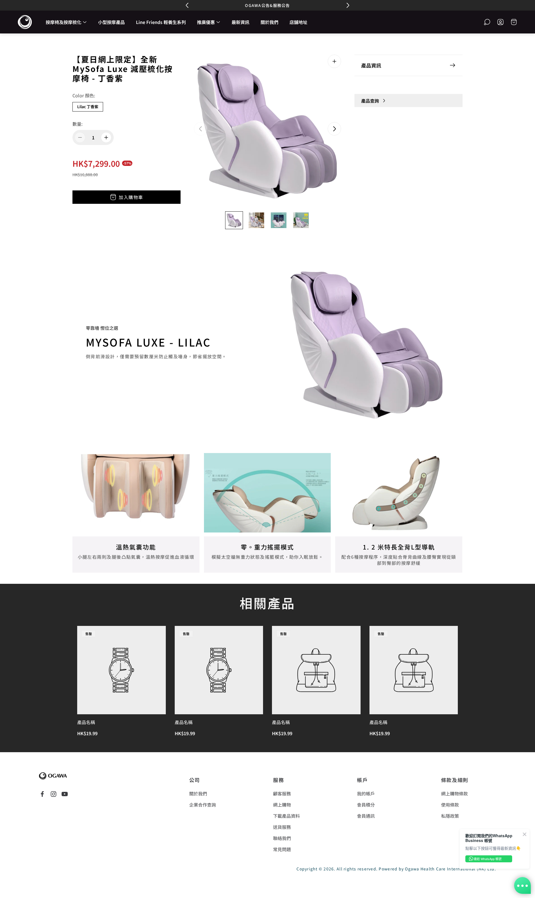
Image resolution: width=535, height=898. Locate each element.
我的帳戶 (366, 793)
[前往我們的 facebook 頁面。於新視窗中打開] (42, 794)
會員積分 (366, 804)
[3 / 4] (279, 220)
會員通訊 (366, 815)
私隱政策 (450, 815)
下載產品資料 (286, 815)
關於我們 (198, 793)
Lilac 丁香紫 (87, 106)
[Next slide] (334, 128)
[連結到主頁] (53, 776)
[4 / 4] (301, 220)
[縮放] (334, 61)
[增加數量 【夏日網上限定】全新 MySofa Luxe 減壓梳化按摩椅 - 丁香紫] (106, 137)
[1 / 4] (234, 220)
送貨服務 (282, 827)
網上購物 (282, 804)
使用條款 (450, 804)
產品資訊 (371, 65)
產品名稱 (86, 722)
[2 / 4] (256, 220)
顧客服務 (282, 793)
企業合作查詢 (202, 804)
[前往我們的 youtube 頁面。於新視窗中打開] (64, 794)
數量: (77, 123)
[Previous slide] (200, 128)
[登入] (500, 22)
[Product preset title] (121, 670)
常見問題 (282, 849)
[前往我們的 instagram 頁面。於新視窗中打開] (53, 794)
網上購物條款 (454, 793)
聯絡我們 (282, 838)
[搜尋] (487, 22)
